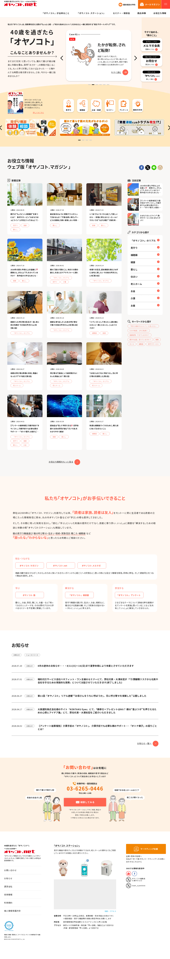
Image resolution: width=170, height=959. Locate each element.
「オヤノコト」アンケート (128, 595)
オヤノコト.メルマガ (91, 565)
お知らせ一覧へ (144, 743)
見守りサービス (153, 344)
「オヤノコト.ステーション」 (67, 845)
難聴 (157, 339)
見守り (134, 247)
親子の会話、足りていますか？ (140, 339)
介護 (133, 298)
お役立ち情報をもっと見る (61, 461)
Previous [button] (61, 58)
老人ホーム (136, 283)
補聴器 (134, 255)
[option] (98, 55)
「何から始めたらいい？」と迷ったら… (143, 326)
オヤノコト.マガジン (29, 565)
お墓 (133, 305)
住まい (134, 276)
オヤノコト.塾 (29, 595)
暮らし (134, 269)
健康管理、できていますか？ (139, 335)
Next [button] (135, 58)
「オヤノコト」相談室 (79, 595)
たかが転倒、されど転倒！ (139, 330)
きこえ (132, 344)
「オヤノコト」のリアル (143, 240)
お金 (133, 291)
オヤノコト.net (60, 565)
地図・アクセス (110, 911)
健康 (133, 262)
